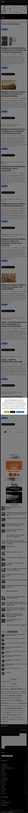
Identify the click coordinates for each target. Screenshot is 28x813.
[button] (6, 412)
